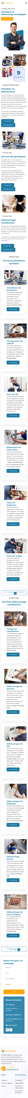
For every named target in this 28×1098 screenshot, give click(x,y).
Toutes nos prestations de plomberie (13, 592)
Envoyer (14, 992)
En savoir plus (7, 18)
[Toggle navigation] (26, 3)
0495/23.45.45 (9, 125)
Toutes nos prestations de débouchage (13, 949)
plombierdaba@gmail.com (14, 1019)
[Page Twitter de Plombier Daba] (7, 1029)
